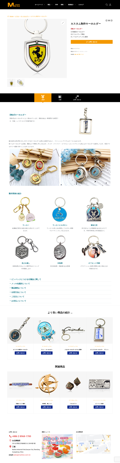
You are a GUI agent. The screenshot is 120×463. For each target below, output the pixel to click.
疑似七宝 (94, 225)
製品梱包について (18, 288)
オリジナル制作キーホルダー (20, 349)
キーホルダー (25, 16)
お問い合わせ (92, 42)
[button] (63, 23)
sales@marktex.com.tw (21, 455)
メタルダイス (73, 403)
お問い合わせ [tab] (77, 99)
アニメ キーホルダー (46, 349)
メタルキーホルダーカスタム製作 (73, 349)
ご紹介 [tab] (43, 99)
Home (11, 16)
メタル (17, 16)
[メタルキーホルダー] (106, 20)
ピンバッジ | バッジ (45, 400)
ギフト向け (18, 400)
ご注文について (17, 297)
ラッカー (26, 225)
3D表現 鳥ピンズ (47, 403)
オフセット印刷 (94, 263)
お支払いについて (18, 301)
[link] (107, 4)
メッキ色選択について (20, 284)
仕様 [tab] (60, 99)
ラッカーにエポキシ (60, 225)
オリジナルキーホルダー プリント (99, 349)
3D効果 (60, 263)
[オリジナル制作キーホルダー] (111, 20)
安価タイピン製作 (20, 403)
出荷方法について (18, 292)
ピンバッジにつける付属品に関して (26, 279)
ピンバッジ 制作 (99, 403)
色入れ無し (26, 263)
